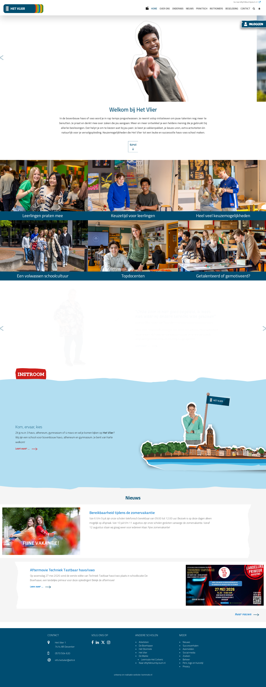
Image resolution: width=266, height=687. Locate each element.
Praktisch (201, 8)
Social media (189, 652)
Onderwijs (177, 8)
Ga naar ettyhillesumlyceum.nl (246, 2)
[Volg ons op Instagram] (109, 642)
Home (154, 8)
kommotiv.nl (146, 675)
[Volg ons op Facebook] (93, 642)
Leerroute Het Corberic (152, 659)
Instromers (216, 8)
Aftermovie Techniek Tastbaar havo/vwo (62, 569)
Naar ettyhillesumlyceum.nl (152, 663)
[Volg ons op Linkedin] (98, 642)
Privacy (186, 666)
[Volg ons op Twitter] (103, 642)
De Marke (143, 656)
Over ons (165, 8)
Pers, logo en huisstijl (193, 663)
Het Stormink (145, 649)
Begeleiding (232, 8)
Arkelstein (144, 642)
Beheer (186, 659)
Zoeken (186, 656)
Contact (245, 8)
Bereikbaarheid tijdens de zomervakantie (122, 512)
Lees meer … (142, 346)
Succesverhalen (190, 645)
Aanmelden (188, 649)
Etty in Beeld (147, 8)
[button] (259, 8)
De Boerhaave (146, 645)
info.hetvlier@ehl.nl (65, 660)
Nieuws (190, 8)
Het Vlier (143, 652)
